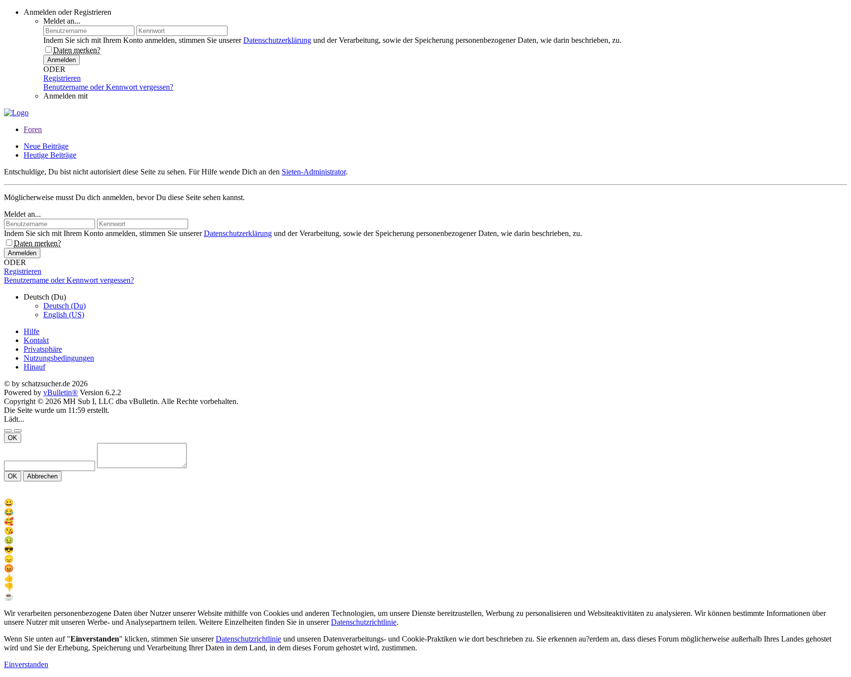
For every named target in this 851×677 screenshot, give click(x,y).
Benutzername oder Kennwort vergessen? (108, 87)
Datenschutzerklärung (277, 40)
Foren (33, 129)
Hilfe (31, 331)
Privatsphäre (43, 349)
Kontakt (36, 340)
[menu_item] (425, 503)
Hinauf (34, 367)
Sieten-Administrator (314, 172)
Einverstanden (26, 664)
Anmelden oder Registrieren (67, 12)
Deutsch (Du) (64, 306)
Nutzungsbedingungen (59, 358)
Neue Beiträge (46, 146)
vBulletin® (60, 392)
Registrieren (62, 78)
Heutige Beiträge (50, 155)
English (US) (63, 314)
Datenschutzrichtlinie (363, 622)
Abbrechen (42, 476)
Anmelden (61, 60)
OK (12, 437)
